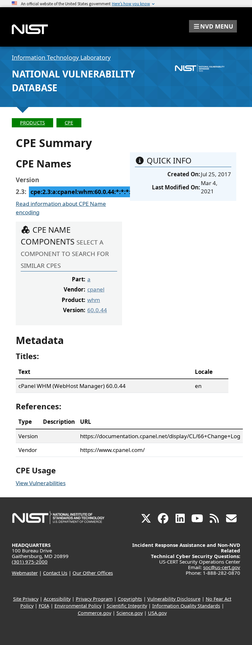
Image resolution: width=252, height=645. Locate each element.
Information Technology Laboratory (61, 57)
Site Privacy (25, 599)
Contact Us (55, 573)
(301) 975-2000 (30, 561)
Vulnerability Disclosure (173, 599)
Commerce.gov (94, 613)
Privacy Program (94, 599)
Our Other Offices (93, 573)
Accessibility (57, 599)
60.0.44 (97, 310)
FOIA (44, 606)
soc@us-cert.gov (221, 567)
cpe (69, 122)
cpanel (95, 289)
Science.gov (129, 613)
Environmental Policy (77, 606)
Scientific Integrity (127, 606)
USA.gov (157, 613)
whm (93, 300)
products (32, 122)
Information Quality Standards (186, 606)
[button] (213, 26)
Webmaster (25, 573)
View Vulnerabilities (41, 483)
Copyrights (130, 599)
